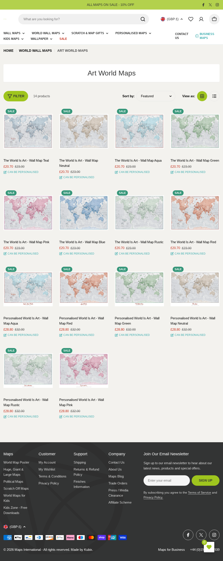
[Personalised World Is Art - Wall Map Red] (83, 289)
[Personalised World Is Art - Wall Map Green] (139, 289)
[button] (45, 113)
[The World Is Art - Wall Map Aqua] (139, 131)
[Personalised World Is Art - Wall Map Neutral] (195, 289)
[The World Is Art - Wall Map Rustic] (139, 212)
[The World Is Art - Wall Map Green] (195, 131)
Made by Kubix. (82, 549)
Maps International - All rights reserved (42, 549)
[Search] (142, 19)
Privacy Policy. (153, 497)
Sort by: (128, 96)
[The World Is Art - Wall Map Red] (195, 212)
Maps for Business (171, 549)
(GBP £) (173, 19)
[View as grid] (202, 96)
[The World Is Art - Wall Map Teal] (28, 131)
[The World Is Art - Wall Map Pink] (28, 212)
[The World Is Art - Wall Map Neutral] (83, 131)
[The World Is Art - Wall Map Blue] (83, 212)
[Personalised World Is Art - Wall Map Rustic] (28, 370)
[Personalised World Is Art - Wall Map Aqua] (28, 289)
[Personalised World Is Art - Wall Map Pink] (83, 370)
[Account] (201, 19)
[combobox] (83, 19)
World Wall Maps (35, 50)
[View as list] (214, 96)
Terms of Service (199, 492)
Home (8, 50)
